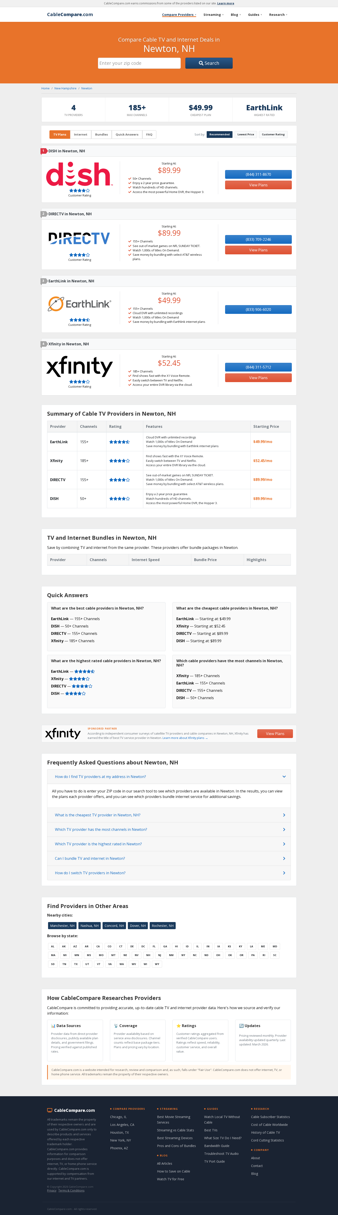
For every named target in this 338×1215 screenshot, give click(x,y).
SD (52, 964)
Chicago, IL (118, 1117)
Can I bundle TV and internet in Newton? (90, 858)
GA (165, 946)
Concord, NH (114, 925)
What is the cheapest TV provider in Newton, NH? (97, 815)
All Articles (164, 1163)
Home (45, 88)
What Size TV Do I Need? (222, 1138)
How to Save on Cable (173, 1171)
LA (251, 946)
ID (187, 946)
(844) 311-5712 (258, 367)
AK (64, 946)
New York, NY (120, 1140)
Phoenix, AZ (119, 1148)
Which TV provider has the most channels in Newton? (101, 829)
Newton (86, 88)
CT (121, 946)
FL (154, 946)
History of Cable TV (265, 1132)
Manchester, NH (62, 925)
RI (264, 955)
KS (229, 946)
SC (274, 955)
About (255, 1158)
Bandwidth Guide (216, 1146)
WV (134, 964)
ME (263, 946)
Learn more (225, 3)
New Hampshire (65, 88)
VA (110, 964)
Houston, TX (119, 1132)
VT (98, 964)
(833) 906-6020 (258, 309)
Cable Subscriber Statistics (270, 1117)
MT (113, 955)
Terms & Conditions (71, 1190)
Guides (255, 14)
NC (195, 955)
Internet (80, 134)
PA (253, 955)
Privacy (51, 1190)
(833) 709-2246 (258, 239)
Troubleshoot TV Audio (221, 1153)
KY (240, 946)
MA (53, 955)
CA (98, 946)
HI (176, 946)
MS (89, 955)
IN (207, 946)
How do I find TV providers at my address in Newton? (100, 776)
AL (52, 946)
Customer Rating (273, 134)
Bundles (101, 134)
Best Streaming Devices (175, 1138)
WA (122, 964)
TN (64, 964)
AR (87, 946)
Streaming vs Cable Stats (175, 1130)
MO (101, 955)
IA (218, 946)
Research (278, 14)
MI (65, 955)
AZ (75, 946)
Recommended (219, 134)
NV (136, 955)
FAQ (149, 134)
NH (148, 955)
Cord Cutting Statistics (267, 1140)
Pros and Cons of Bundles (176, 1146)
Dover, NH (138, 925)
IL (197, 946)
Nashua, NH (89, 925)
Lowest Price (246, 134)
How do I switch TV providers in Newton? (90, 872)
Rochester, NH (163, 925)
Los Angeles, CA (122, 1124)
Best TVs (211, 1130)
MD (275, 946)
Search (211, 63)
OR (241, 955)
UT (87, 964)
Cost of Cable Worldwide (269, 1124)
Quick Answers (127, 134)
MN (76, 955)
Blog (236, 14)
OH (218, 955)
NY (183, 955)
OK (230, 955)
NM (171, 955)
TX (75, 964)
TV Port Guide (214, 1161)
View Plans (258, 184)
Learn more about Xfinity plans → (185, 738)
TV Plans (59, 134)
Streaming (213, 14)
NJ (159, 955)
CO (109, 946)
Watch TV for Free (170, 1179)
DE (132, 946)
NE (125, 955)
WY (157, 964)
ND (206, 955)
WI (145, 964)
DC (143, 946)
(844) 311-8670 (258, 174)
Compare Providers (179, 14)
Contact (257, 1166)
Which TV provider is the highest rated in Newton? (98, 843)
